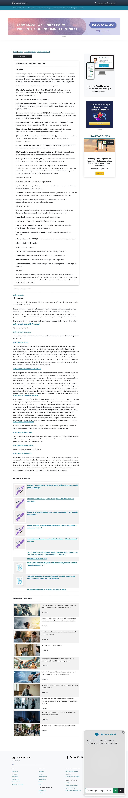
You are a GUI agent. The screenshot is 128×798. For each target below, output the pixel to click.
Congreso (74, 8)
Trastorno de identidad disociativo (52, 645)
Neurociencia (57, 8)
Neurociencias (16, 782)
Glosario (20, 52)
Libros (40, 784)
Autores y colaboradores (72, 776)
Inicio (15, 52)
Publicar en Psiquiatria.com (73, 790)
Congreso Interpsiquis (71, 785)
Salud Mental (15, 779)
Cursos (81, 8)
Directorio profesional (71, 771)
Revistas (41, 782)
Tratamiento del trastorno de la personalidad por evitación (58, 725)
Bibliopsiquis (42, 779)
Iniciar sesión (42, 790)
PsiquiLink (68, 774)
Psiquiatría (39, 8)
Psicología (47, 8)
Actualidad (30, 8)
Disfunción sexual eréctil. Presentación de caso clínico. (47, 590)
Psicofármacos (43, 776)
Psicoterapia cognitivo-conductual (37, 52)
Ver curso (100, 173)
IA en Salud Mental (18, 8)
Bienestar (66, 8)
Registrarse (42, 793)
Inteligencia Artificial (17, 784)
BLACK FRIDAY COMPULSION (37, 559)
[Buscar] (95, 2)
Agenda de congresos (71, 788)
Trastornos (15, 776)
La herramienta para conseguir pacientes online (98, 89)
